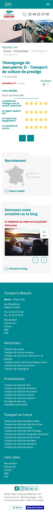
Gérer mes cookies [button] (35, 500)
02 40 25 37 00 (38, 14)
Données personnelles (14, 500)
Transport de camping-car (16, 368)
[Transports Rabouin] (9, 14)
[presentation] (35, 260)
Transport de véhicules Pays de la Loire (23, 424)
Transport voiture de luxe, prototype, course (25, 362)
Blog (8, 4)
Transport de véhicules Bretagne (20, 440)
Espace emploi (17, 191)
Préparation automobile (15, 404)
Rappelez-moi (10, 47)
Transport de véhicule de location (20, 391)
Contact (8, 326)
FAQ (6, 333)
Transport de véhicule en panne (19, 398)
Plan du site (10, 323)
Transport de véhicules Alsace (18, 447)
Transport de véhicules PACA (18, 427)
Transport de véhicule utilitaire (19, 365)
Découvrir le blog (18, 268)
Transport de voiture (14, 349)
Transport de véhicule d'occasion (20, 388)
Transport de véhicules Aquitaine (20, 444)
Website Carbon (35, 507)
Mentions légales (29, 497)
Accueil (7, 50)
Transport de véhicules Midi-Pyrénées (22, 431)
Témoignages (20, 50)
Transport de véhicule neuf (17, 385)
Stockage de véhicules (15, 401)
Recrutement (10, 320)
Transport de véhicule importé (19, 395)
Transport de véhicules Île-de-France (22, 437)
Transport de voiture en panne (19, 352)
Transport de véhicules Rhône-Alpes (21, 421)
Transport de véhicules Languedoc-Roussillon (26, 434)
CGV (40, 497)
